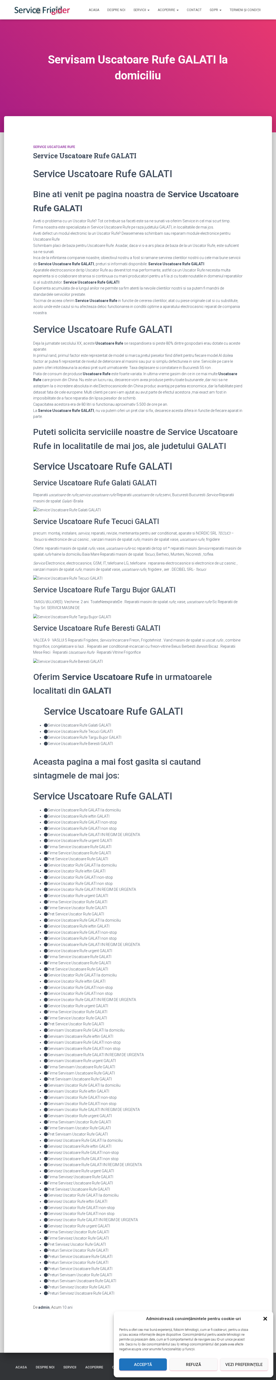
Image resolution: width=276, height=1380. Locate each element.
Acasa (94, 10)
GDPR (214, 10)
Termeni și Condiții (245, 10)
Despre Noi (116, 10)
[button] (265, 1318)
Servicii (140, 10)
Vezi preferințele (244, 1364)
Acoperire (167, 10)
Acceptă (143, 1364)
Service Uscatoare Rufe (54, 147)
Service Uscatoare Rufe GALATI (84, 155)
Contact (194, 10)
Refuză (193, 1364)
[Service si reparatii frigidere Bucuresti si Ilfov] (41, 9)
